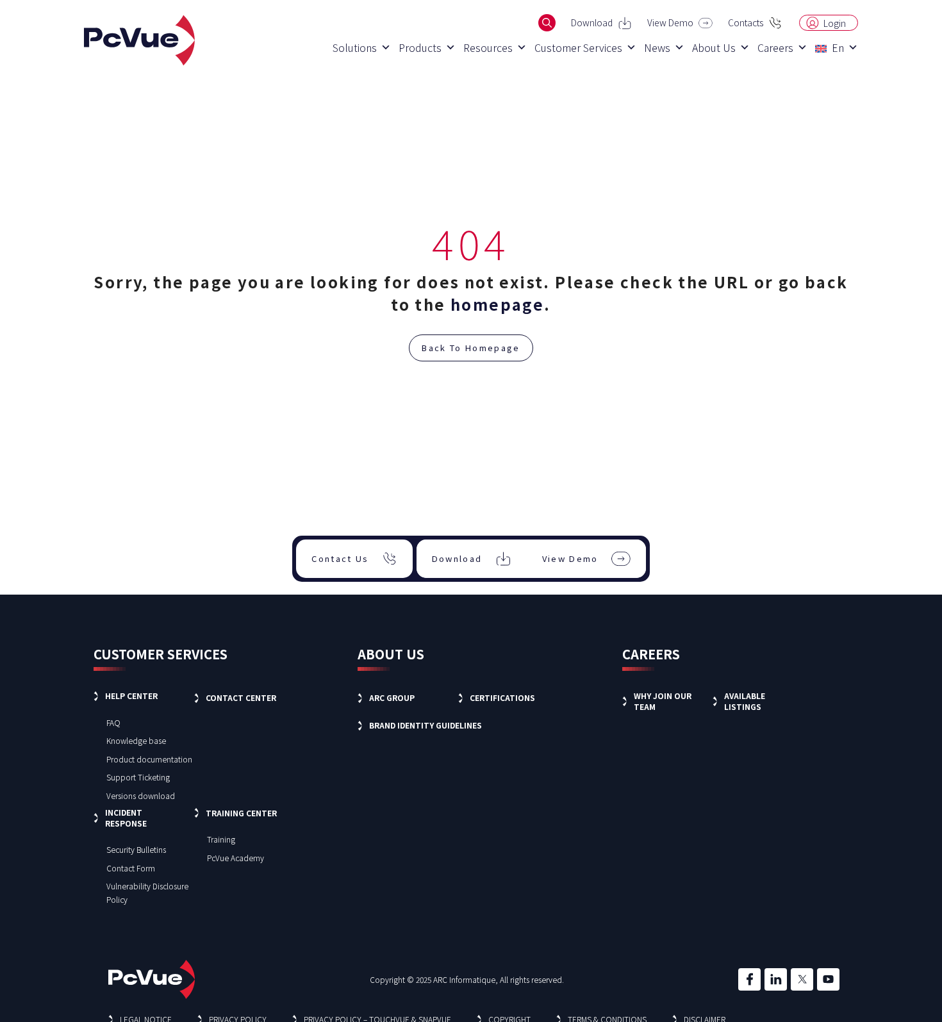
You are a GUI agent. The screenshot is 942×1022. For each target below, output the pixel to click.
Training (221, 839)
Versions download (140, 795)
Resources (488, 47)
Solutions (355, 47)
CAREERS (651, 654)
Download (592, 22)
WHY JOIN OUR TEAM (662, 701)
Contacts (745, 22)
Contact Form (130, 867)
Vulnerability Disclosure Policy (147, 892)
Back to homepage (471, 348)
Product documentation (149, 759)
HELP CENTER (131, 695)
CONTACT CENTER (241, 697)
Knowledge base (136, 740)
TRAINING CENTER (241, 812)
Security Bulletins (136, 849)
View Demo (670, 22)
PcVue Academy (235, 857)
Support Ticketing (138, 776)
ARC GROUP (392, 697)
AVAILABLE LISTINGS (744, 701)
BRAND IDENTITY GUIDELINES (425, 725)
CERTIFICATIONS (502, 697)
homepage (497, 304)
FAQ (113, 722)
